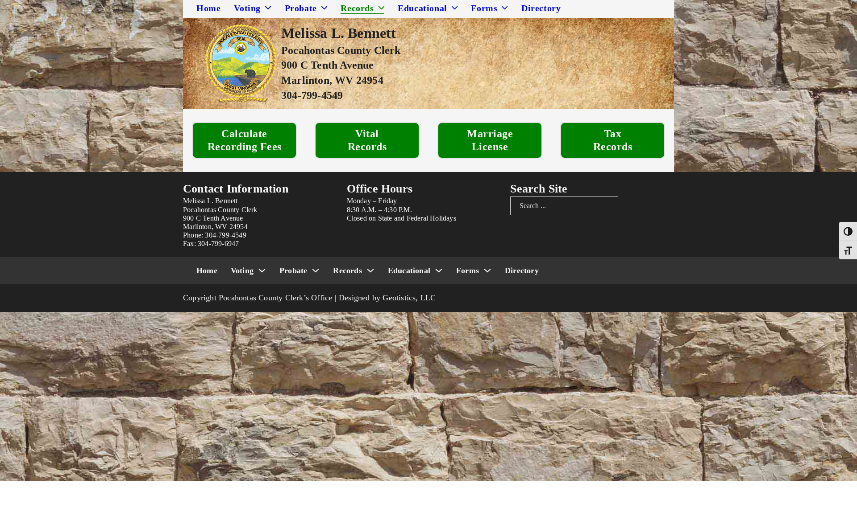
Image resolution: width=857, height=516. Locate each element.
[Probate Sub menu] (324, 8)
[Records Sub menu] (382, 8)
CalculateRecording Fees (245, 140)
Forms (484, 8)
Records (357, 8)
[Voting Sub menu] (268, 8)
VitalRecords (367, 140)
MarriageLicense (490, 140)
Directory (541, 8)
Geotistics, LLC (409, 297)
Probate (301, 8)
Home (208, 8)
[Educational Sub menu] (455, 8)
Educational (422, 8)
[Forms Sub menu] (505, 8)
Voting (247, 8)
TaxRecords (612, 140)
